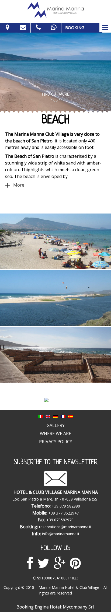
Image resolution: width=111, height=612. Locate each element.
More (18, 185)
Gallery (56, 425)
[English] (48, 416)
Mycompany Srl (78, 607)
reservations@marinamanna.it (65, 526)
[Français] (63, 416)
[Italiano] (40, 416)
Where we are (55, 433)
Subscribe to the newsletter (56, 462)
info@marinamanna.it (60, 533)
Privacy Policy (55, 442)
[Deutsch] (55, 416)
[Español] (70, 416)
